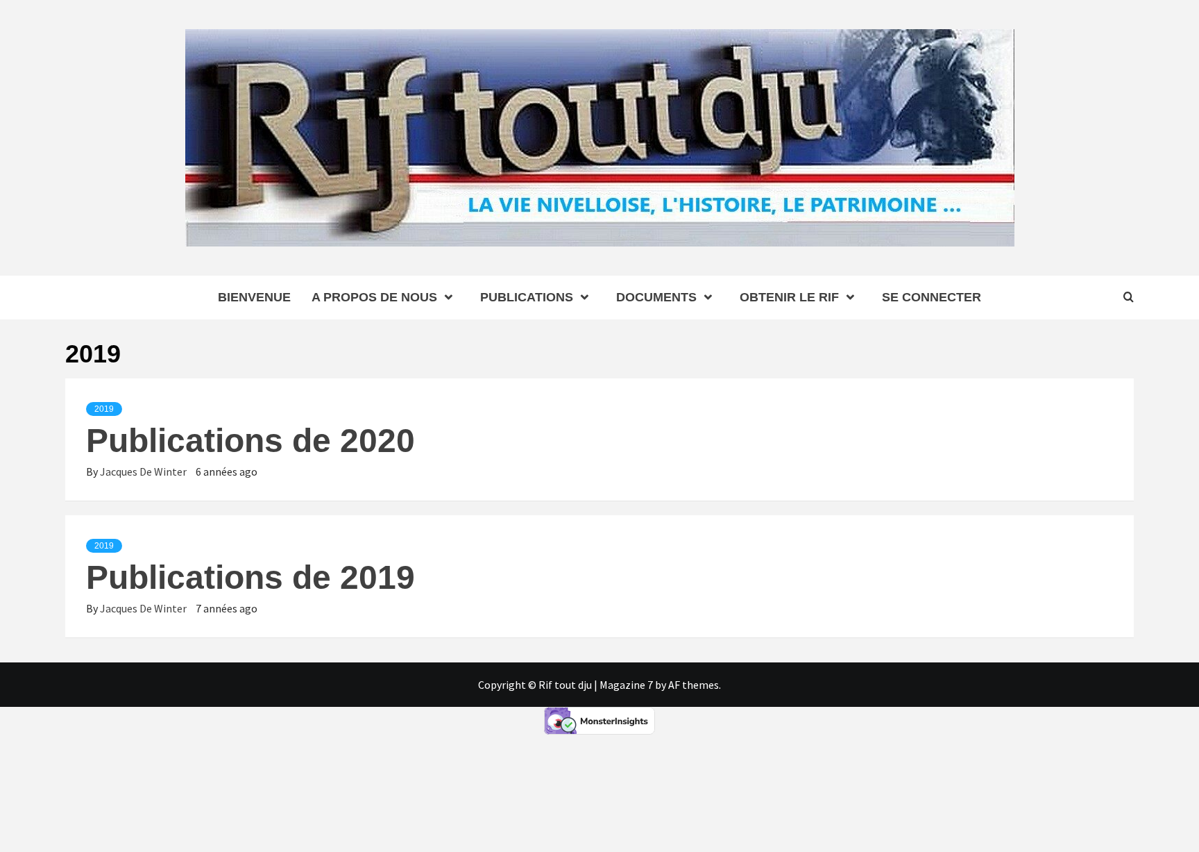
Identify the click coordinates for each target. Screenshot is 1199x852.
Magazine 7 (626, 685)
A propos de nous (374, 297)
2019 (104, 409)
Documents (656, 297)
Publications (526, 297)
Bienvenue (254, 297)
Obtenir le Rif (789, 297)
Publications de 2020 (250, 440)
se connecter (931, 297)
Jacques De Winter (144, 471)
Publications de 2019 (250, 577)
